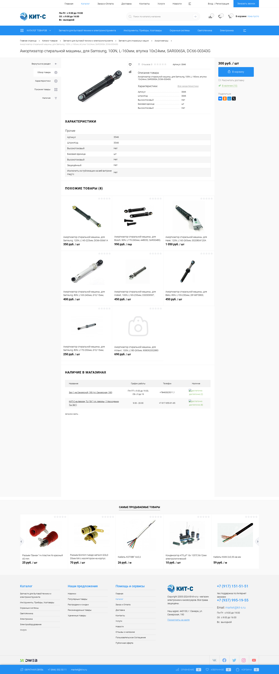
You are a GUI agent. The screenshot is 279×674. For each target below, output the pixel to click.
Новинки (72, 593)
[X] (234, 98)
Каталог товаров (37, 30)
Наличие (46, 98)
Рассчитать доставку (233, 80)
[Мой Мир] (229, 98)
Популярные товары (77, 599)
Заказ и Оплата (106, 3)
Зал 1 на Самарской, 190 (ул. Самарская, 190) (90, 392)
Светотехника (26, 613)
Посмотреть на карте (178, 620)
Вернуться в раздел (41, 64)
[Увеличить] (99, 86)
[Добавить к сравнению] (130, 72)
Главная (69, 3)
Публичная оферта (124, 643)
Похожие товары (42, 89)
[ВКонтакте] (220, 98)
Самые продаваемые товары (139, 507)
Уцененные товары (77, 615)
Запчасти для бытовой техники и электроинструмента (35, 595)
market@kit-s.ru (235, 607)
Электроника (26, 619)
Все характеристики (188, 86)
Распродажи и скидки (78, 604)
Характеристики (43, 81)
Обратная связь (33, 669)
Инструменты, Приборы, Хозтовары (37, 602)
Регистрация (222, 3)
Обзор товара (44, 72)
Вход (210, 3)
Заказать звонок (246, 3)
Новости (177, 3)
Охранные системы (29, 608)
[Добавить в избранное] (130, 65)
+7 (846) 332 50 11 (57, 669)
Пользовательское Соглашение (131, 637)
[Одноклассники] (225, 98)
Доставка (126, 3)
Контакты (144, 3)
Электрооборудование (30, 624)
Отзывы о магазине (125, 632)
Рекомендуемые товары (80, 610)
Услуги (161, 3)
